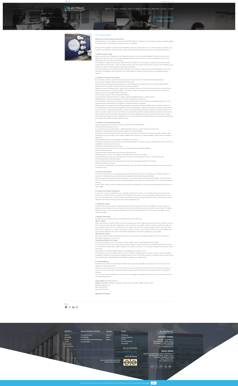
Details (147, 383)
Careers (163, 9)
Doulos (108, 337)
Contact (170, 9)
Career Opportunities (126, 341)
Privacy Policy (68, 344)
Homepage (159, 21)
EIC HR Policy (124, 335)
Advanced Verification (86, 335)
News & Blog (155, 9)
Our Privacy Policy (168, 21)
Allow (153, 383)
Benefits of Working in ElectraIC (127, 338)
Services (115, 9)
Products (130, 9)
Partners (137, 9)
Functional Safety (85, 342)
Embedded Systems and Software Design (91, 339)
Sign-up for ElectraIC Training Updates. (127, 352)
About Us (107, 9)
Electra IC (108, 335)
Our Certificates (69, 346)
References (146, 9)
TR (69, 1)
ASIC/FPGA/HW (84, 337)
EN (66, 1)
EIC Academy (124, 343)
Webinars (108, 339)
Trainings (122, 9)
